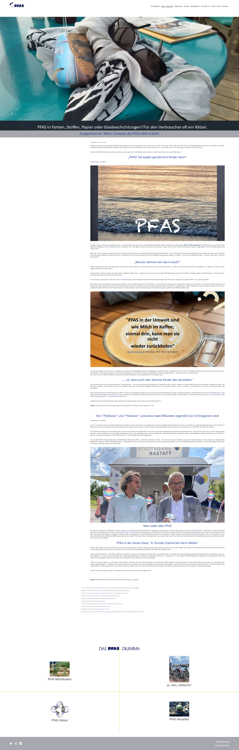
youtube (103, 601)
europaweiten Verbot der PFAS (125, 532)
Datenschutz (222, 745)
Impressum (222, 741)
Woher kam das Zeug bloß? (102, 590)
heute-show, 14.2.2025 (98, 162)
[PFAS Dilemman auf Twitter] (11, 744)
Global (186, 6)
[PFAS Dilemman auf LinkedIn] (20, 744)
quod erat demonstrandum (117, 396)
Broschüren (205, 6)
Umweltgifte (155, 6)
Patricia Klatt (216, 6)
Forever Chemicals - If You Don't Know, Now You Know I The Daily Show (108, 603)
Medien (225, 6)
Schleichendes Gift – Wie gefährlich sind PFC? (101, 593)
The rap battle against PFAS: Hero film (101, 609)
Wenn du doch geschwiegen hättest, (101, 587)
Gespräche (179, 6)
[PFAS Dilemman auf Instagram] (16, 744)
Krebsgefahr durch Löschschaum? (100, 595)
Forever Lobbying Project (124, 279)
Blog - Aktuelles (167, 6)
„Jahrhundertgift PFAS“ (194, 530)
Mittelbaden (195, 6)
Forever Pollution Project (88, 598)
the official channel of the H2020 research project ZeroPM (102, 611)
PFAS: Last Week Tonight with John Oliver (101, 606)
